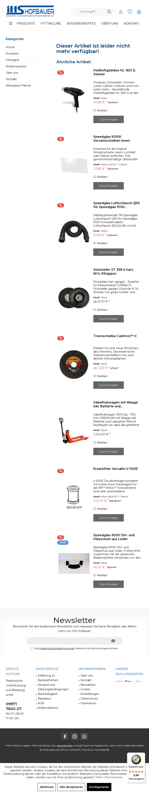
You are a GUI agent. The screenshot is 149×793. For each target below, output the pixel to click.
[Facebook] (65, 736)
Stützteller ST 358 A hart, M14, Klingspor (113, 271)
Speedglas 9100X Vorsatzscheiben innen (111, 138)
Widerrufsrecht (48, 708)
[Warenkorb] (139, 11)
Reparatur (44, 698)
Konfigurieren (99, 787)
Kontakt (11, 79)
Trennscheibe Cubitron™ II (115, 336)
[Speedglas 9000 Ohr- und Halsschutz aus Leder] (73, 563)
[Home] (10, 24)
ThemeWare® (101, 749)
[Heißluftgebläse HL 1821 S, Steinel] (73, 99)
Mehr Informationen (109, 777)
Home (10, 47)
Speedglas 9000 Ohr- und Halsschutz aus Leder (114, 537)
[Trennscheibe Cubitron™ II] (73, 364)
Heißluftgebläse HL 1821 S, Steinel (114, 72)
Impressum (88, 703)
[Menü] (142, 755)
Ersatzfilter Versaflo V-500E (115, 469)
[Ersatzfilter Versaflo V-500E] (73, 497)
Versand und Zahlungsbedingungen (53, 687)
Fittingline (12, 60)
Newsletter (88, 685)
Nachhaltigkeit (48, 694)
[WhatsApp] (84, 736)
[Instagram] (74, 736)
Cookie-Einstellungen (90, 692)
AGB (41, 703)
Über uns (12, 73)
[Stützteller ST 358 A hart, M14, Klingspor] (73, 298)
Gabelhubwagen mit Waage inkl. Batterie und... (115, 404)
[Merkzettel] (130, 11)
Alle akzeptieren (71, 787)
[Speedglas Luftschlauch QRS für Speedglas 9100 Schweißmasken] (73, 231)
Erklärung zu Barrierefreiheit (48, 678)
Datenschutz (89, 698)
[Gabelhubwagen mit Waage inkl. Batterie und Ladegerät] (73, 431)
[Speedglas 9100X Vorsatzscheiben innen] (73, 165)
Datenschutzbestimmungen (57, 648)
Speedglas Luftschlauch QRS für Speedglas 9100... (116, 205)
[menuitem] (139, 11)
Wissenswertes (16, 66)
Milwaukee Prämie (18, 85)
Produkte (12, 53)
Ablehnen (47, 787)
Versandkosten (65, 745)
